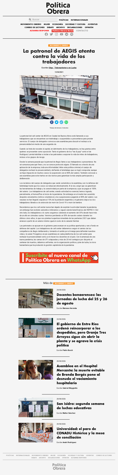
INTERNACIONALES (79, 20)
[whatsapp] (66, 122)
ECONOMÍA (57, 24)
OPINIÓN (89, 27)
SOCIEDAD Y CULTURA (75, 24)
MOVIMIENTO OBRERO (31, 24)
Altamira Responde (79, 457)
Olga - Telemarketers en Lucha (62, 68)
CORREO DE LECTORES (34, 27)
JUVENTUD (92, 24)
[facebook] (52, 122)
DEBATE (50, 27)
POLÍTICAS (63, 20)
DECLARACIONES (74, 27)
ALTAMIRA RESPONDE (39, 31)
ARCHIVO (60, 27)
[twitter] (56, 122)
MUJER (47, 24)
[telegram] (61, 122)
